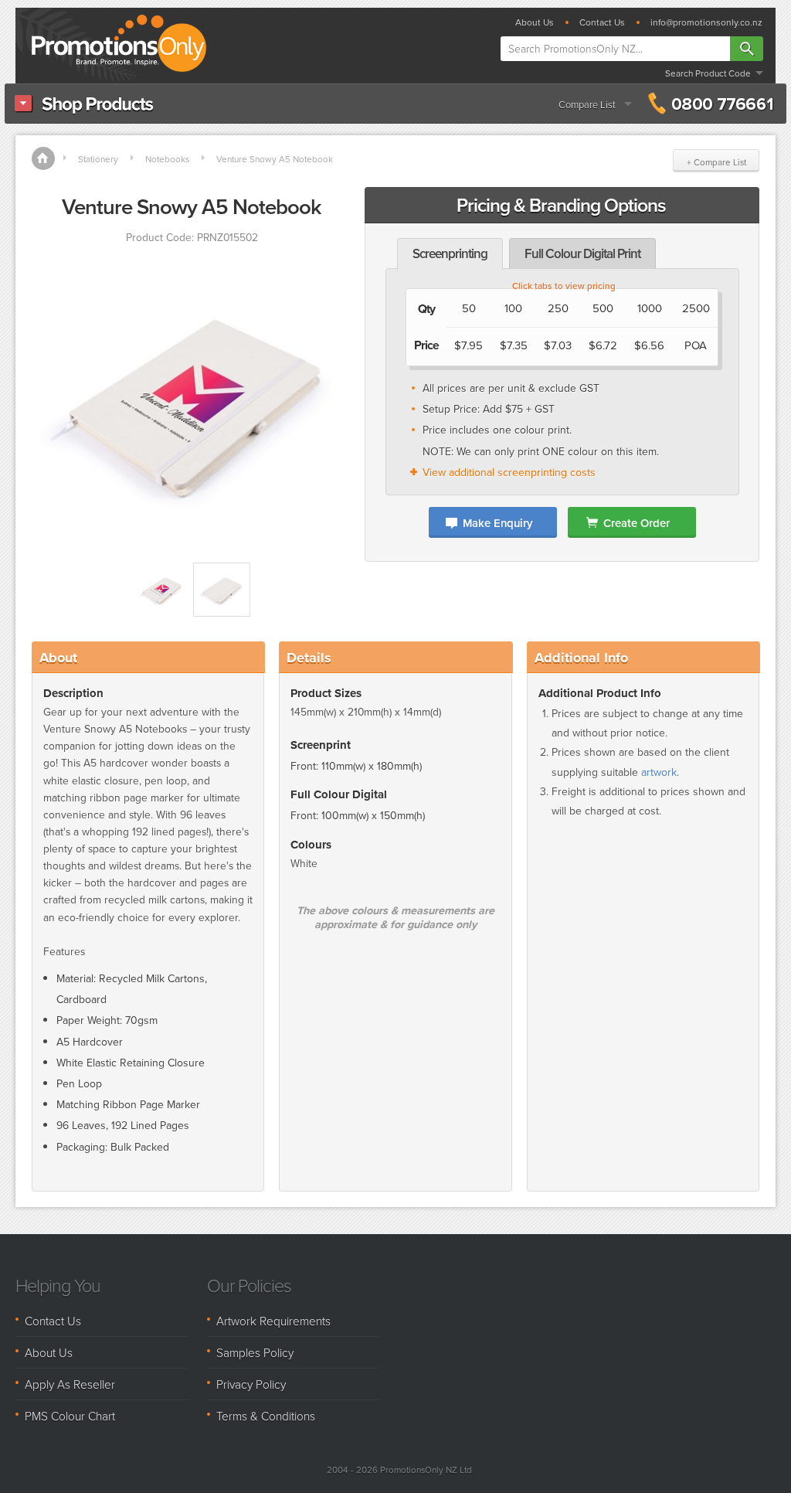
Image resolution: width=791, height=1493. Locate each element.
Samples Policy (255, 1352)
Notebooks (167, 159)
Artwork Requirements (273, 1320)
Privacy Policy (251, 1384)
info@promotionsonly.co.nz (706, 22)
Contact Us (602, 22)
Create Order (636, 523)
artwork (659, 772)
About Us (534, 22)
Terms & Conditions (265, 1415)
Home (43, 158)
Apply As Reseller (70, 1384)
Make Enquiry (497, 523)
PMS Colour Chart (70, 1415)
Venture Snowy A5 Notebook (274, 159)
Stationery (98, 159)
